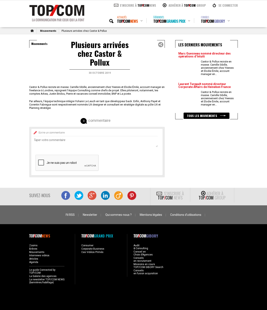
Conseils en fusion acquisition (146, 272)
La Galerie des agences (43, 276)
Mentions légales (151, 214)
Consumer (87, 245)
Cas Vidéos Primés (92, 252)
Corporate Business (92, 248)
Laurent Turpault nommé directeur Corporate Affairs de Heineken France (204, 85)
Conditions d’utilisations (185, 214)
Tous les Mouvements (202, 115)
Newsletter (90, 214)
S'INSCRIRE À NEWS (138, 5)
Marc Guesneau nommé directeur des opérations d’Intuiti (204, 55)
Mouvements (48, 30)
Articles (33, 258)
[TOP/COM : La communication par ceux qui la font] (56, 20)
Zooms (33, 245)
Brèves (33, 248)
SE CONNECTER (228, 5)
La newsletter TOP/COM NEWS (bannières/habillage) (46, 281)
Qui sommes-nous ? (118, 214)
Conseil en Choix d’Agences (143, 253)
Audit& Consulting (141, 247)
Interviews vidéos (39, 255)
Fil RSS (70, 214)
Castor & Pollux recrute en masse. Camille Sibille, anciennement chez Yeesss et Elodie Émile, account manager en (217, 68)
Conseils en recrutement (142, 259)
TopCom (127, 19)
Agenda (33, 262)
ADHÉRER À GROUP (187, 5)
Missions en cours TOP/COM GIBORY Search (148, 266)
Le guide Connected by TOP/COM (42, 271)
